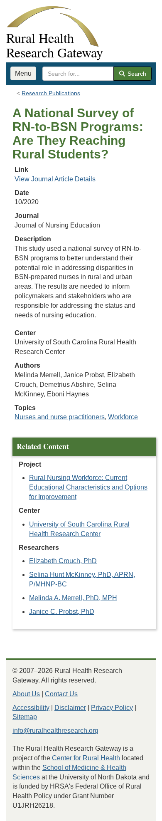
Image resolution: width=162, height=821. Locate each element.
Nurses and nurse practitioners (60, 416)
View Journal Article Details (55, 179)
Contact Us (61, 693)
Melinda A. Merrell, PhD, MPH (73, 597)
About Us (26, 693)
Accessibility (30, 707)
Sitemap (24, 716)
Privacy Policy (112, 707)
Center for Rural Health (86, 758)
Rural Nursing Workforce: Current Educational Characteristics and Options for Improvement (88, 487)
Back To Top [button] (135, 810)
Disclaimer (70, 707)
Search (136, 73)
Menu (23, 73)
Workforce (123, 416)
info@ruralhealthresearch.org (55, 730)
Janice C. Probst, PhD (61, 611)
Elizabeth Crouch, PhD (63, 560)
